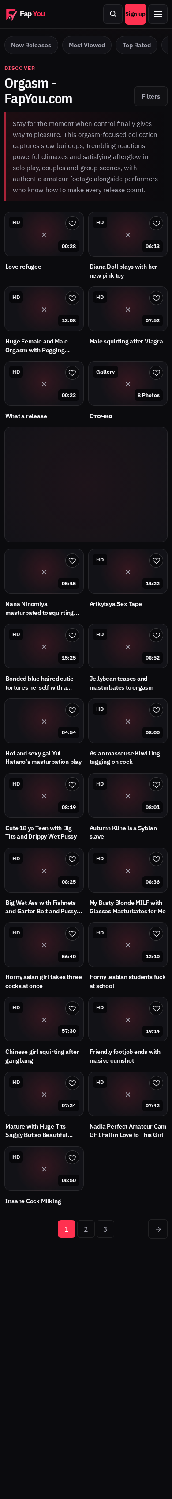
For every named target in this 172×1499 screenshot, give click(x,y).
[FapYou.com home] (30, 14)
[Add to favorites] (72, 223)
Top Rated (137, 45)
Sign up (135, 14)
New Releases (31, 45)
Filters (151, 96)
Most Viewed (87, 45)
